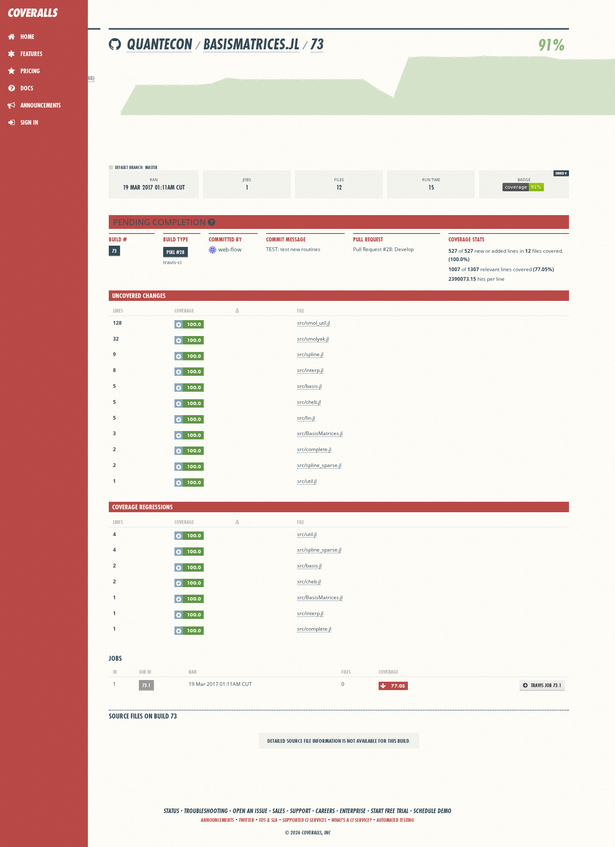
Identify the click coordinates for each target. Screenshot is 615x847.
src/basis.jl (309, 386)
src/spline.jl (310, 354)
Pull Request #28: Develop (383, 249)
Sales (278, 810)
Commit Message (285, 239)
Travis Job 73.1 (545, 685)
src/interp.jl (310, 370)
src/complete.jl (314, 449)
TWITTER (246, 820)
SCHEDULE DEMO (432, 810)
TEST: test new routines (293, 249)
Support (300, 810)
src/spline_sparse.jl (319, 465)
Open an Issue (250, 810)
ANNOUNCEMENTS (217, 820)
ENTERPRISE (353, 810)
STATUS (171, 810)
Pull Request (368, 239)
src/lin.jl (306, 418)
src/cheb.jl (309, 402)
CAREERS (325, 810)
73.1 (146, 685)
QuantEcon (159, 44)
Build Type (175, 239)
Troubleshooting (206, 810)
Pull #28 (175, 252)
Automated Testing (395, 820)
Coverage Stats (466, 239)
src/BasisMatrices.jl (320, 433)
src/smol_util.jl (313, 323)
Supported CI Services (304, 820)
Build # (118, 239)
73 (316, 44)
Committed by (225, 239)
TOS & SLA (268, 820)
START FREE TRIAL (389, 810)
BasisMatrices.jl (251, 44)
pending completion (160, 222)
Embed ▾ (561, 173)
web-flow (229, 249)
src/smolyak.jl (313, 339)
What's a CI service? (351, 820)
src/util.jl (307, 481)
